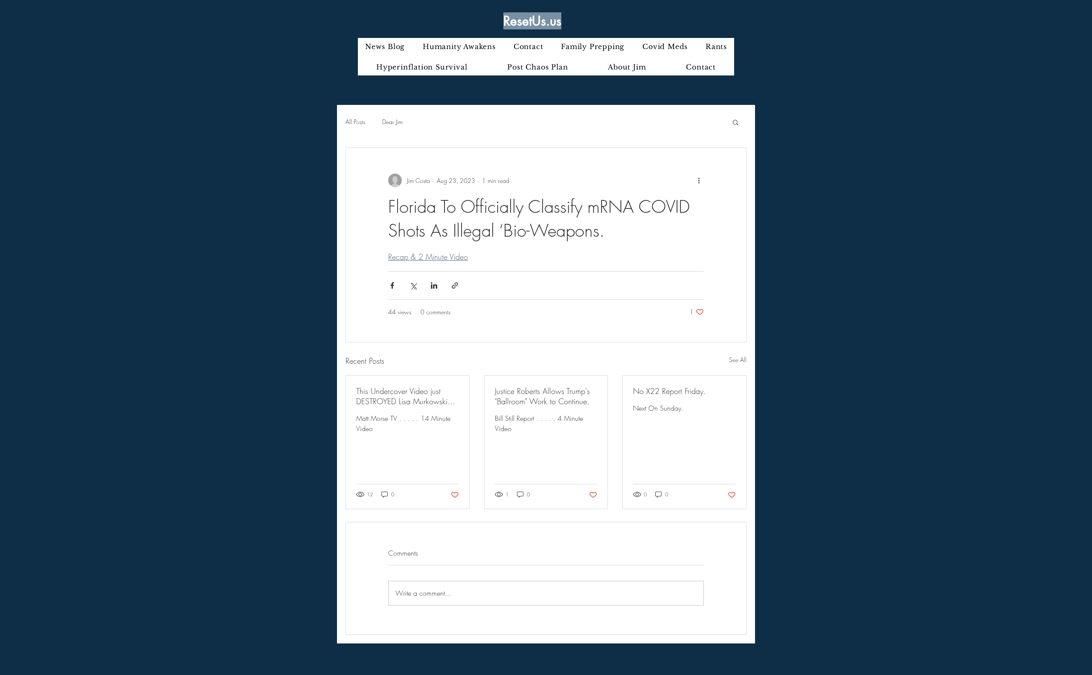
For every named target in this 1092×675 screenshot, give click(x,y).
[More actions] (699, 180)
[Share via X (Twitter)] (413, 285)
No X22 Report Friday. (669, 391)
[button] (736, 122)
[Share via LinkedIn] (434, 285)
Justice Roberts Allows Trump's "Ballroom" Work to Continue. (542, 396)
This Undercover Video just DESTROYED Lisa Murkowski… (405, 396)
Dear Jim (392, 122)
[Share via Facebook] (392, 285)
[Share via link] (455, 285)
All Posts (355, 122)
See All (737, 360)
